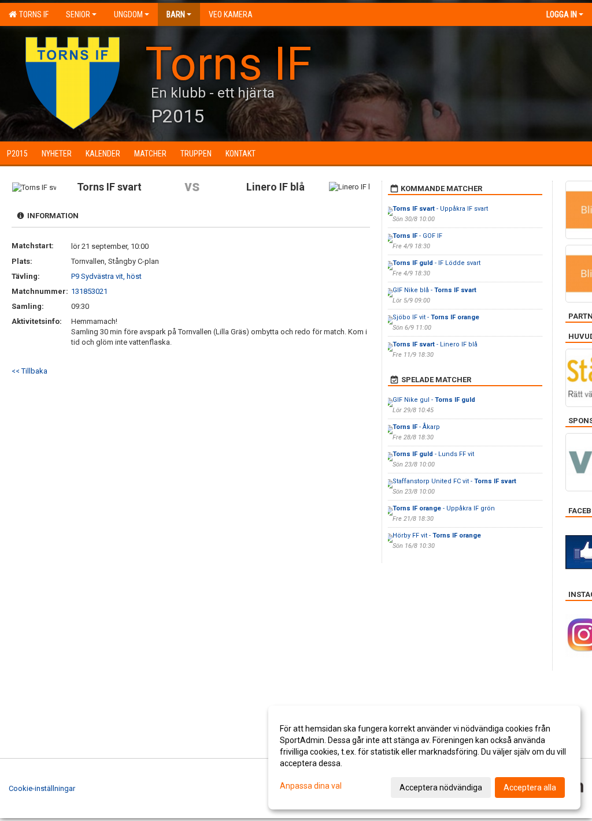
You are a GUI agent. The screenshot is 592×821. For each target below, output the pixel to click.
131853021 (89, 291)
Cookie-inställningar (42, 788)
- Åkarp (416, 427)
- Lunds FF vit (433, 454)
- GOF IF (417, 236)
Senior (78, 14)
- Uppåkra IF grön (444, 508)
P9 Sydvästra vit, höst (106, 276)
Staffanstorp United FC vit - (454, 481)
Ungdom (128, 14)
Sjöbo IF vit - (436, 317)
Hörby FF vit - (437, 535)
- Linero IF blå (435, 344)
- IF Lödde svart (436, 263)
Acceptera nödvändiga (440, 787)
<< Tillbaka (29, 371)
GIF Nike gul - (434, 400)
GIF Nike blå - (434, 290)
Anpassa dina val (311, 785)
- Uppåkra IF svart (440, 208)
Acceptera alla (530, 787)
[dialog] (424, 757)
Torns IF (32, 14)
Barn (175, 14)
